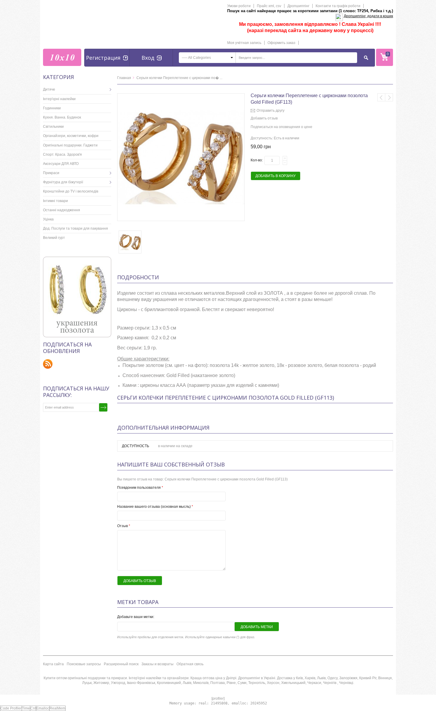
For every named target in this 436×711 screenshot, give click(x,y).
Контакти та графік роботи (338, 6)
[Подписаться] (103, 407)
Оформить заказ (281, 43)
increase (285, 158)
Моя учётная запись (244, 43)
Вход (147, 57)
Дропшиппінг (298, 6)
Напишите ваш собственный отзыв (171, 464)
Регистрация (103, 57)
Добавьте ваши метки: (135, 617)
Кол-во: (257, 160)
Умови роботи (239, 6)
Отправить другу (270, 110)
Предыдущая (381, 97)
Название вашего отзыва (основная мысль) (155, 507)
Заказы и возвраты (157, 664)
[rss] (48, 364)
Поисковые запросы (84, 664)
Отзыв (123, 526)
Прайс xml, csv (269, 6)
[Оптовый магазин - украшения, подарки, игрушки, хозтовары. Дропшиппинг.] (62, 57)
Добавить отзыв (264, 118)
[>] (106, 89)
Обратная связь (189, 664)
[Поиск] (366, 57)
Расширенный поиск (121, 664)
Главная (124, 78)
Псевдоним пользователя (140, 487)
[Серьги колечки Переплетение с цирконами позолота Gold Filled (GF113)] (180, 96)
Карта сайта (53, 664)
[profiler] (218, 698)
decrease (285, 162)
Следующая (389, 97)
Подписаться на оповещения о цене (281, 127)
